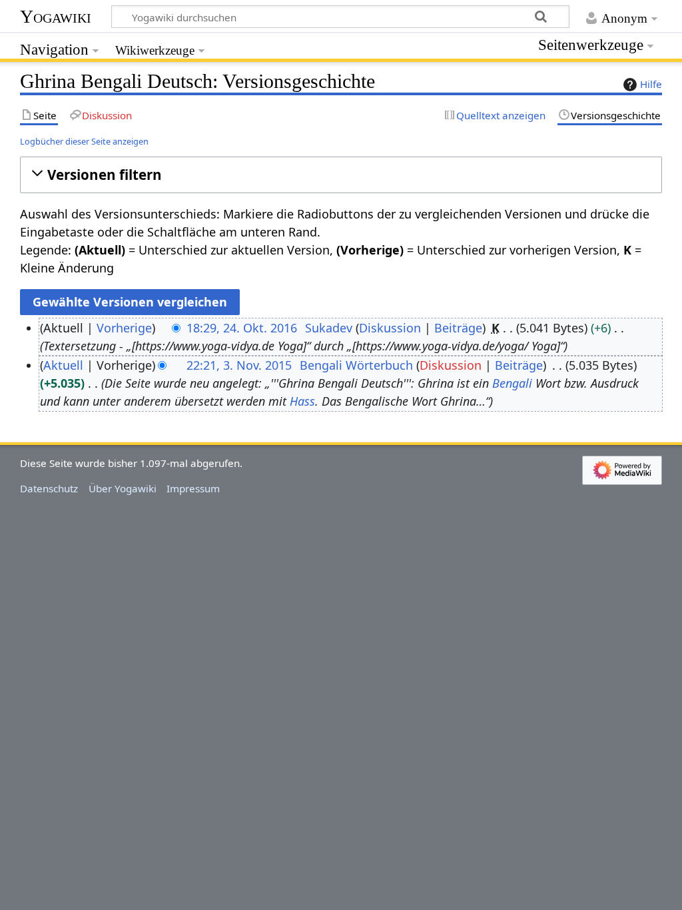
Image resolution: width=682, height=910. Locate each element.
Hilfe (651, 84)
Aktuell (63, 365)
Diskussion (390, 328)
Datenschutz (49, 488)
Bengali (512, 383)
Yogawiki (55, 16)
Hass (302, 401)
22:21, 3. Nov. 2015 (239, 365)
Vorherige (124, 328)
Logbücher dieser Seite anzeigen (84, 141)
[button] (340, 175)
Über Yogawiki (123, 488)
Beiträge (458, 328)
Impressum (193, 488)
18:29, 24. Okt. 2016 (241, 328)
